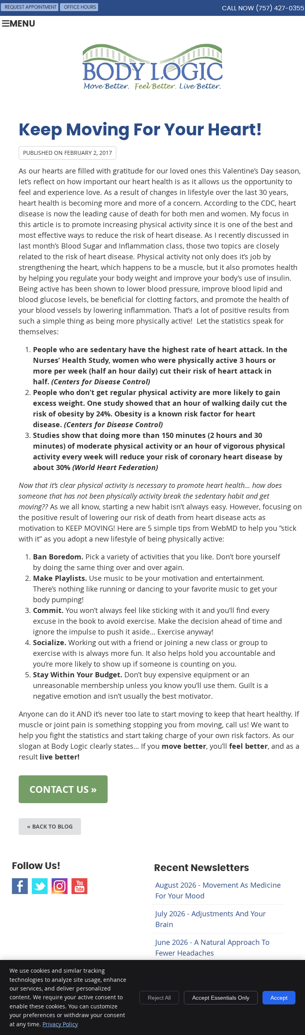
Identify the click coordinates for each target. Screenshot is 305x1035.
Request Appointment (30, 7)
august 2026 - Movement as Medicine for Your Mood (218, 890)
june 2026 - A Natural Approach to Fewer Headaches (212, 947)
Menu (22, 24)
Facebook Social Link (20, 886)
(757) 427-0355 (280, 8)
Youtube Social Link (79, 886)
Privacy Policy (60, 1024)
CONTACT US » (63, 789)
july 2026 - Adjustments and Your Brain (210, 919)
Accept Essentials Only (220, 998)
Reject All (159, 998)
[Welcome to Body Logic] (152, 87)
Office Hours (80, 7)
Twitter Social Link (40, 886)
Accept (279, 998)
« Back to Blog (50, 826)
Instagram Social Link (60, 886)
